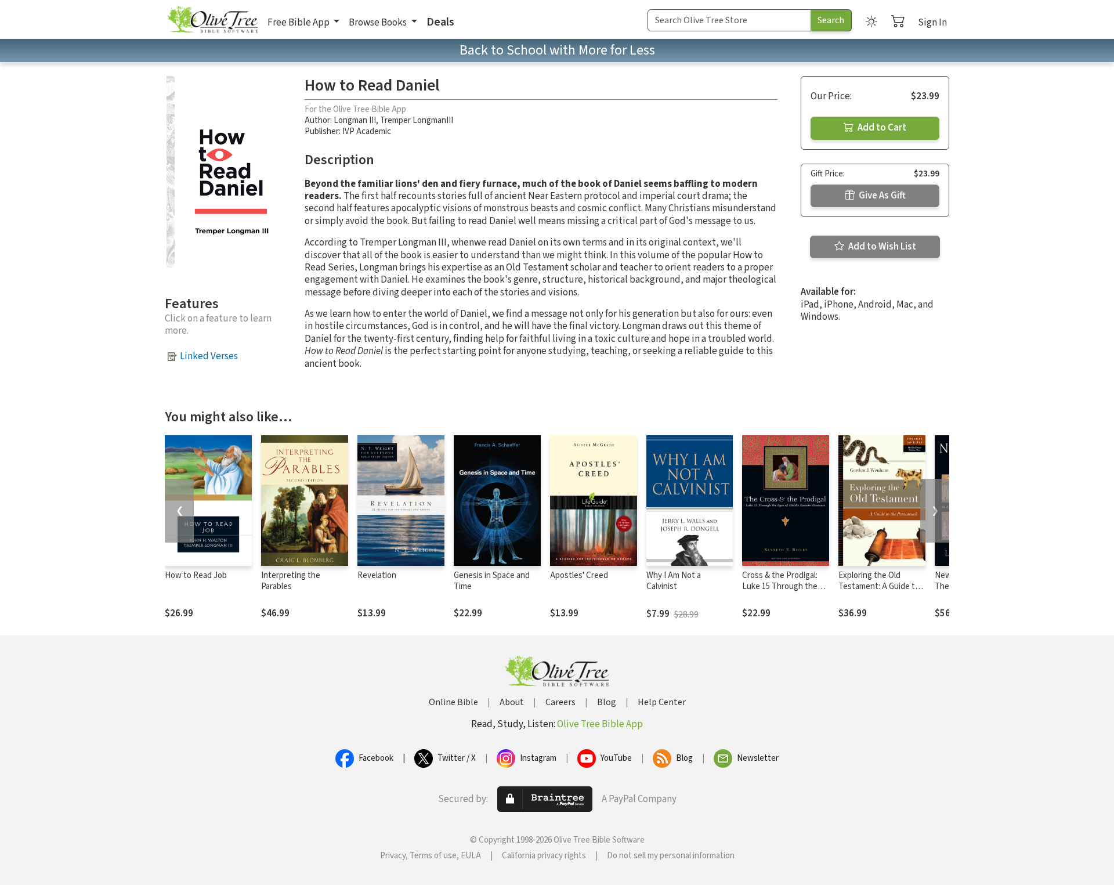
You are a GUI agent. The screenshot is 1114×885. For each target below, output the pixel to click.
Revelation (376, 575)
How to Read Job (196, 575)
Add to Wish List (881, 247)
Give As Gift (881, 196)
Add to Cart (881, 128)
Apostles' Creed (579, 575)
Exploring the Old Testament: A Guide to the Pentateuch (879, 586)
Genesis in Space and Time (492, 581)
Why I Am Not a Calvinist (673, 581)
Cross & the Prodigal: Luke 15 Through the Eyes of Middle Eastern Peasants (783, 592)
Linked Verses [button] (209, 356)
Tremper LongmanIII (416, 120)
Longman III (355, 120)
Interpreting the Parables (290, 581)
